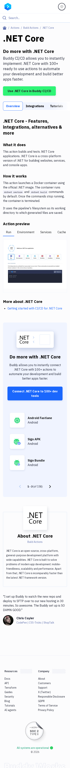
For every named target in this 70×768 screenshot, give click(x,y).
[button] (35, 264)
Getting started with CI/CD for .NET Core (34, 308)
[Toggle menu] (62, 6)
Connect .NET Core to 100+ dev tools (35, 393)
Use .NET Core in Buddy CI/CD (29, 91)
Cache (61, 232)
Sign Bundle (36, 460)
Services (46, 232)
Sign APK (34, 439)
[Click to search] (35, 17)
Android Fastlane (40, 418)
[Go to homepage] (7, 6)
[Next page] (50, 486)
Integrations (35, 106)
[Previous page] (19, 486)
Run (8, 232)
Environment (25, 232)
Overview (13, 106)
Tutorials (56, 106)
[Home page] (5, 28)
